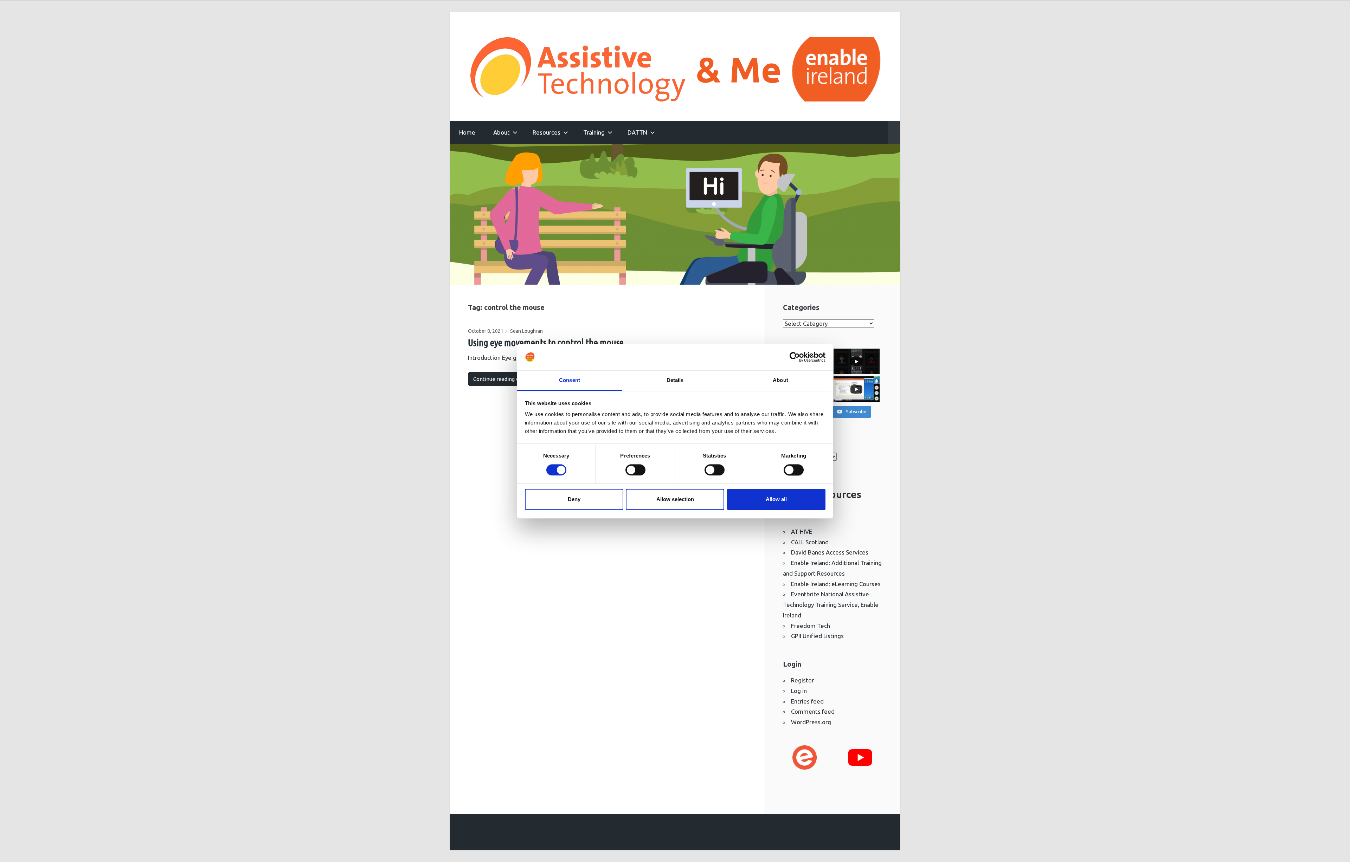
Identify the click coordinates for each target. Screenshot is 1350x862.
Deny (574, 499)
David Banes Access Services (829, 552)
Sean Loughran (526, 331)
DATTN (637, 132)
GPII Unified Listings (817, 636)
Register (802, 680)
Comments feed (813, 711)
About (501, 132)
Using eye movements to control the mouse (546, 342)
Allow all (776, 499)
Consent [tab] (569, 380)
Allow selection (675, 499)
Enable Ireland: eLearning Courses (836, 584)
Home (467, 132)
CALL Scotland (810, 542)
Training (594, 132)
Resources (546, 132)
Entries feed (807, 701)
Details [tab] (675, 380)
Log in (799, 690)
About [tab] (780, 380)
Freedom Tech (810, 625)
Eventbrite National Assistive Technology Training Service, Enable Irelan (831, 604)
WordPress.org (811, 722)
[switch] (635, 469)
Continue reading (494, 379)
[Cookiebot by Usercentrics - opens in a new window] (794, 357)
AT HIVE (801, 531)
